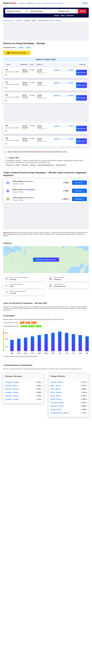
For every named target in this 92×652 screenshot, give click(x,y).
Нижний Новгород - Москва (59, 413)
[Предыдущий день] (55, 11)
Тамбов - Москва (55, 399)
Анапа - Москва (55, 389)
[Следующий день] (76, 11)
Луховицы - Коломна (12, 382)
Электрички (60, 3)
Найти (82, 11)
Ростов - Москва (55, 392)
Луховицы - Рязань (11, 385)
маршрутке (31, 189)
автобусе (30, 197)
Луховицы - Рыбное (11, 396)
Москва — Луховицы (55, 20)
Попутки (53, 3)
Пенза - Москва (55, 396)
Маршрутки (46, 3)
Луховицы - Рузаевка (12, 389)
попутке (30, 181)
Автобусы (39, 3)
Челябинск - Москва (57, 402)
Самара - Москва (55, 409)
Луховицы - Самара (11, 392)
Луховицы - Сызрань (12, 399)
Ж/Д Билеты (31, 3)
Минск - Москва (55, 385)
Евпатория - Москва (57, 406)
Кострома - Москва (56, 382)
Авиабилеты (22, 3)
